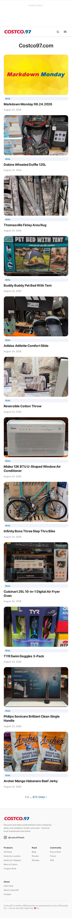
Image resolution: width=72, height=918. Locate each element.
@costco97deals (16, 837)
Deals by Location (12, 856)
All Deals (8, 852)
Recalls (35, 856)
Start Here (8, 886)
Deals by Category (12, 860)
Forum (53, 856)
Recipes (35, 860)
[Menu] (65, 32)
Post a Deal (55, 852)
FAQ (52, 860)
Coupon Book (10, 868)
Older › (42, 797)
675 (35, 797)
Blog (34, 852)
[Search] (58, 32)
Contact (7, 894)
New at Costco (11, 864)
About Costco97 (11, 890)
